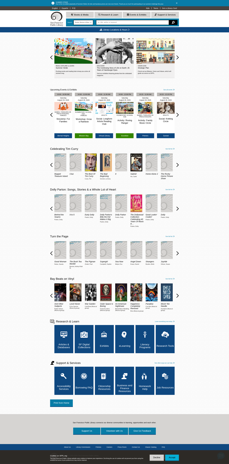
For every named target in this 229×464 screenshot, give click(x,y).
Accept (172, 457)
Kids (147, 8)
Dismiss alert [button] (176, 3)
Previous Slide (51, 57)
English (55, 8)
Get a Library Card (169, 8)
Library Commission (83, 447)
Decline (156, 457)
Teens (155, 8)
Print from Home (61, 403)
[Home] (56, 19)
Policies (98, 447)
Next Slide (177, 57)
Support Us (86, 431)
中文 (74, 8)
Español (65, 8)
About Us (67, 447)
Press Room (122, 447)
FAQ (163, 447)
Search (69, 22)
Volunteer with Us (114, 431)
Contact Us (136, 447)
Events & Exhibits (138, 15)
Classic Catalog (150, 447)
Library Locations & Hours (115, 30)
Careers (109, 447)
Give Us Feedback (142, 431)
